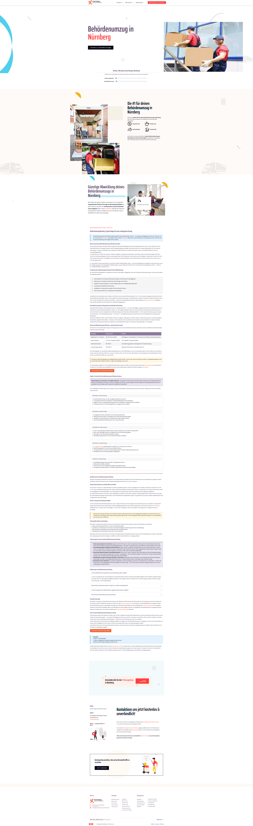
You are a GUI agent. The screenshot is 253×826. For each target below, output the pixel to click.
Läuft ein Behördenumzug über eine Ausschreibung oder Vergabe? (109, 573)
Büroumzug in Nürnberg (122, 609)
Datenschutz (162, 824)
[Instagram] (92, 824)
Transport (105, 238)
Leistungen (118, 3)
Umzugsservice (128, 3)
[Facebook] (90, 824)
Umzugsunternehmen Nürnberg (102, 824)
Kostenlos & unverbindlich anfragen (100, 47)
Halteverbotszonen (150, 300)
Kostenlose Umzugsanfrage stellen (100, 630)
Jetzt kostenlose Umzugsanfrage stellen (102, 370)
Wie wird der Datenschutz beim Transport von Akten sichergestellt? (109, 585)
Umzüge (156, 505)
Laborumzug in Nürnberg (149, 605)
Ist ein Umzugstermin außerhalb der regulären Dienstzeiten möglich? (109, 590)
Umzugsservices (116, 646)
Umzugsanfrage (149, 365)
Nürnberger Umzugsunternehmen (95, 227)
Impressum (157, 824)
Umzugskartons (97, 446)
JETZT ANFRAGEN (102, 768)
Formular (108, 209)
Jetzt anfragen (143, 681)
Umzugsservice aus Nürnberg (131, 728)
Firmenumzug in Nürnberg (128, 603)
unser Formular (145, 736)
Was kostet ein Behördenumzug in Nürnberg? (103, 594)
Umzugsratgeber (139, 3)
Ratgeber (124, 238)
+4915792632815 (94, 719)
